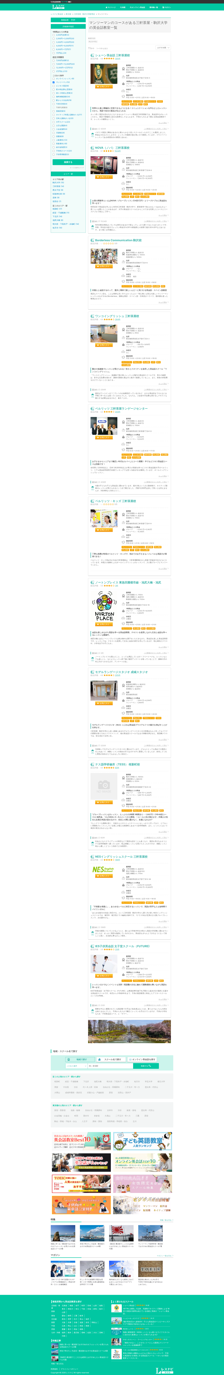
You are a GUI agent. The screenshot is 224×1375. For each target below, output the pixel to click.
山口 (75, 1326)
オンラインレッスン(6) (65, 78)
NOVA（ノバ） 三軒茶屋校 (112, 147)
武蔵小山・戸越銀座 (95, 1092)
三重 (75, 1316)
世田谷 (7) (57, 201)
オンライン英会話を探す (143, 1059)
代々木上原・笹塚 (90, 1087)
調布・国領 (97, 1121)
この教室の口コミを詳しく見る (155, 129)
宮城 (89, 1305)
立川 (134, 1121)
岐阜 (81, 1316)
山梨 (63, 1312)
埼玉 (77, 1309)
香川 (69, 1329)
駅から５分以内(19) (63, 100)
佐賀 (89, 1332)
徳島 (81, 1329)
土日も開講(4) (61, 125)
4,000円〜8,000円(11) (65, 46)
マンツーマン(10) (63, 82)
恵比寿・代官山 (151, 1087)
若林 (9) (56, 197)
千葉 (83, 1309)
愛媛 (63, 1329)
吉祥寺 (110, 1110)
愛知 (63, 1316)
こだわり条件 (72, 1066)
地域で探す (82, 1059)
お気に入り (104, 86)
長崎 (83, 1332)
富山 (81, 1319)
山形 (95, 1305)
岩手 (77, 1305)
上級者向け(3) (61, 140)
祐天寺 (137, 1081)
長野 (69, 1319)
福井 (87, 1319)
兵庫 (69, 1322)
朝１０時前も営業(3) (64, 93)
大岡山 (57, 1092)
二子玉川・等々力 (132, 1087)
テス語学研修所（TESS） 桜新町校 (117, 764)
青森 (71, 1305)
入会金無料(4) (61, 129)
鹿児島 (76, 1332)
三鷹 (137, 1116)
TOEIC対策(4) (61, 104)
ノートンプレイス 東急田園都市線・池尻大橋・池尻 (128, 582)
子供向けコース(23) (64, 151)
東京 (63, 1309)
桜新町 (57, 1081)
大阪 (63, 1322)
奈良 (87, 1322)
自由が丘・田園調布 (111, 1087)
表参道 (97, 1116)
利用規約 (54, 1369)
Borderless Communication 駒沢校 (118, 240)
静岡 (69, 1316)
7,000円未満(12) (62, 60)
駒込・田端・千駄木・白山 (65, 1121)
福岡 (63, 1332)
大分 (95, 1332)
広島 (63, 1326)
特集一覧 (154, 7)
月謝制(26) (60, 133)
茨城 (89, 1309)
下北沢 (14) (57, 216)
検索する (68, 162)
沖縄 (63, 1336)
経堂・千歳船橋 (71, 1081)
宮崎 (101, 1332)
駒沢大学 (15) (58, 182)
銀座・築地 (131, 1110)
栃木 (101, 1309)
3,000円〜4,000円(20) (65, 42)
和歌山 (94, 1322)
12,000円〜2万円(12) (64, 68)
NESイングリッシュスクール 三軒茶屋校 (121, 856)
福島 (101, 1305)
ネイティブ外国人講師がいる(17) (69, 115)
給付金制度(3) (61, 147)
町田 (76, 1116)
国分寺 (86, 1116)
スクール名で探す (112, 1059)
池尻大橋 (98, 1081)
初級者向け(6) (61, 143)
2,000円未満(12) (62, 35)
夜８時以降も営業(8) (64, 89)
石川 (75, 1319)
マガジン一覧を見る (164, 1256)
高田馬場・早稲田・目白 (117, 1121)
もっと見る (163, 123)
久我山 (107, 1116)
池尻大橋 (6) (58, 220)
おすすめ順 (161, 47)
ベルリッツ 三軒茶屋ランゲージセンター (121, 408)
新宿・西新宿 (60, 1110)
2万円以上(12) (61, 71)
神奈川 (70, 1309)
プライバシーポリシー (69, 1369)
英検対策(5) (60, 111)
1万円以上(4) (61, 53)
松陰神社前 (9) (59, 194)
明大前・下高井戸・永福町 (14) (66, 224)
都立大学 (161, 1081)
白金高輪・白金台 (61, 1116)
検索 (123, 7)
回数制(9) (60, 136)
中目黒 (66, 1087)
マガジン (167, 7)
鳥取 (81, 1326)
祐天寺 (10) (57, 228)
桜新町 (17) (57, 209)
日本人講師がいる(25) (64, 118)
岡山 (69, 1326)
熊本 (69, 1332)
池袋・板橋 (75, 1110)
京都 (75, 1322)
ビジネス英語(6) (62, 86)
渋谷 (76, 1087)
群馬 (95, 1309)
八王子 (85, 1121)
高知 (75, 1329)
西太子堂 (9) (58, 190)
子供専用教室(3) (62, 154)
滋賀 (81, 1322)
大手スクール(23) (63, 122)
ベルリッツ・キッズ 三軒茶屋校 (115, 501)
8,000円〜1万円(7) (63, 49)
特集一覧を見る (166, 1220)
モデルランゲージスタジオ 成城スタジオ (121, 672)
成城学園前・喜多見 (73, 1092)
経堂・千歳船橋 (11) (61, 213)
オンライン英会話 (138, 7)
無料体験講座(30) (63, 97)
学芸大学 (148, 1081)
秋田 (83, 1305)
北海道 (64, 1305)
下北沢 (86, 1081)
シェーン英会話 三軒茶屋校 (112, 55)
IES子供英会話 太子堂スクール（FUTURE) (122, 946)
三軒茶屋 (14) (58, 186)
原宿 (111, 1092)
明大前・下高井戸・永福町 (118, 1081)
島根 (87, 1326)
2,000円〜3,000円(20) (65, 38)
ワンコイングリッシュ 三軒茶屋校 (117, 316)
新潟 (63, 1319)
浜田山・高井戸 (124, 1092)
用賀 (56, 1087)
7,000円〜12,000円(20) (65, 64)
